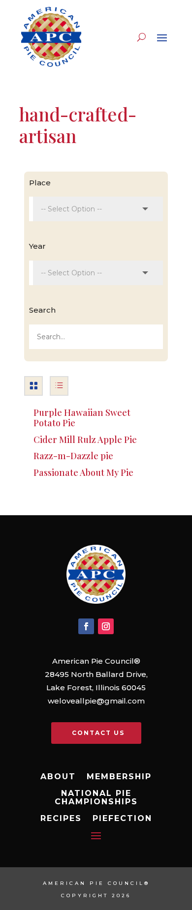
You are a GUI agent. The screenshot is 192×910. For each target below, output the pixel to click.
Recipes (61, 818)
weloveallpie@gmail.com (96, 700)
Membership (119, 776)
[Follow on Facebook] (86, 626)
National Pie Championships (96, 798)
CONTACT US (98, 732)
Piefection (122, 818)
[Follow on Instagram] (106, 626)
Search (42, 310)
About (58, 776)
